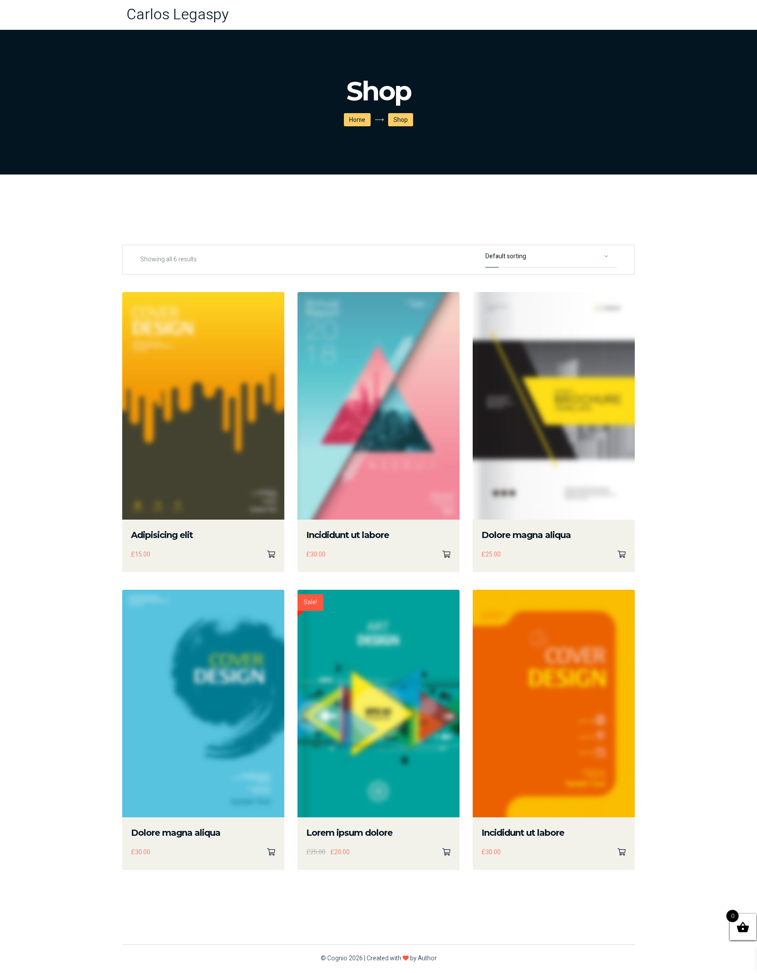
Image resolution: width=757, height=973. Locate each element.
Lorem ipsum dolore (349, 832)
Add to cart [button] (271, 555)
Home (357, 120)
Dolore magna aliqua (526, 535)
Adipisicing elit (162, 535)
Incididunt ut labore (347, 535)
